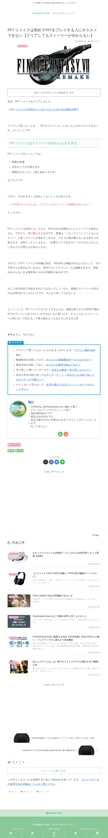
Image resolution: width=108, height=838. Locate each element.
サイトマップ (19, 829)
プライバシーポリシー (89, 829)
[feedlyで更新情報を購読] (60, 434)
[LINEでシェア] (62, 462)
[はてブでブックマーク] (56, 462)
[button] (99, 543)
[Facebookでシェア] (51, 462)
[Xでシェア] (45, 462)
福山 (31, 402)
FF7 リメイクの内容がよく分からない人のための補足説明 (43, 109)
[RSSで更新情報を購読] (65, 434)
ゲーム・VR (15, 445)
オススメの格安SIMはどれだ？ (63, 364)
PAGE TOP (55, 813)
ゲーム (20, 451)
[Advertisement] (54, 502)
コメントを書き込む (54, 770)
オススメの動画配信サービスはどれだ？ (69, 359)
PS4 (12, 451)
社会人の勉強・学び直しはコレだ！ (71, 369)
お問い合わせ (54, 829)
